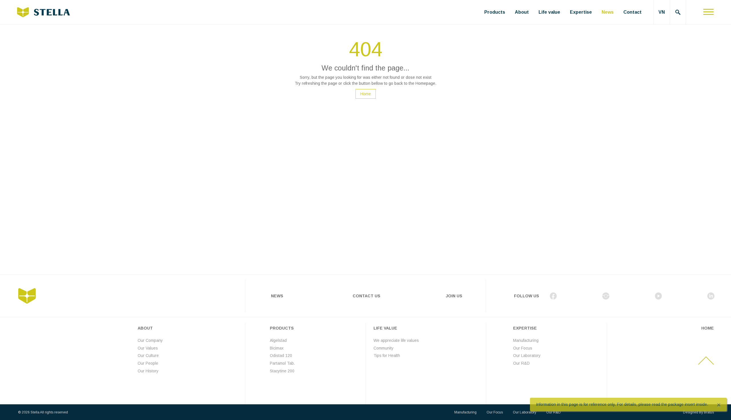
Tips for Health (386, 355)
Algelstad (278, 340)
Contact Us (366, 296)
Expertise (581, 12)
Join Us (454, 296)
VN (661, 12)
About (522, 12)
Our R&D (521, 363)
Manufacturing (526, 340)
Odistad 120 (281, 355)
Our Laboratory (527, 355)
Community (383, 348)
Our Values (148, 348)
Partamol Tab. (282, 363)
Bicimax (277, 348)
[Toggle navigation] (708, 12)
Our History (148, 371)
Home (365, 94)
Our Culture (148, 355)
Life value (549, 12)
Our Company (150, 340)
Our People (148, 363)
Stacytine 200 (282, 371)
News (608, 12)
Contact (632, 12)
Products (494, 12)
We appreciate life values (396, 340)
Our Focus (522, 348)
